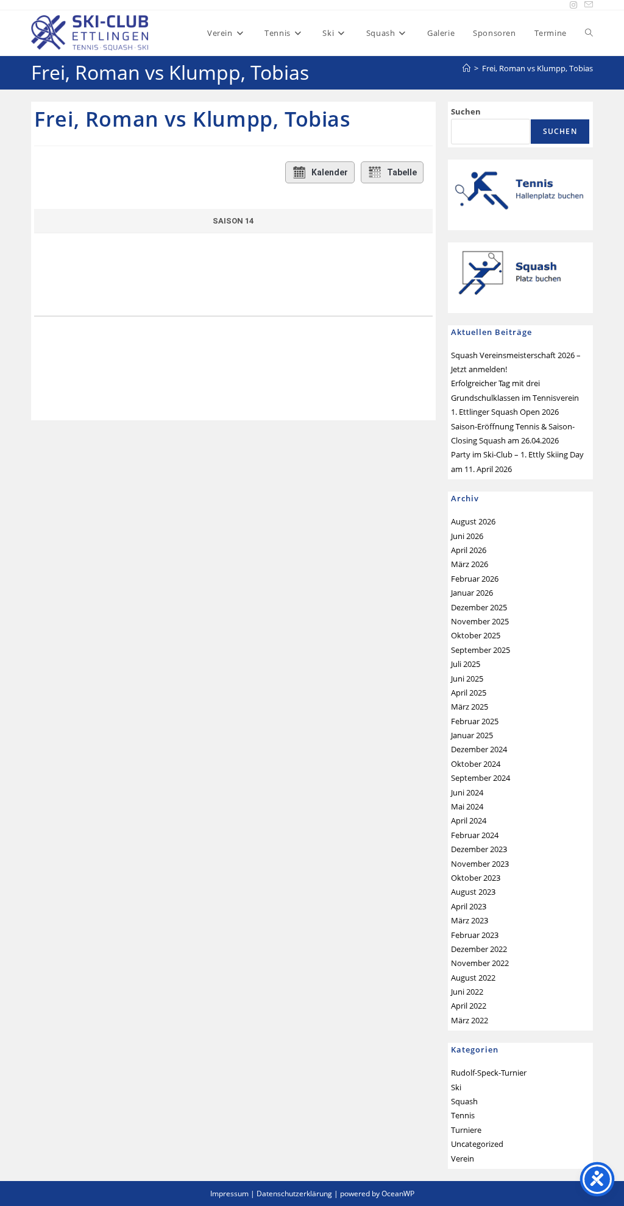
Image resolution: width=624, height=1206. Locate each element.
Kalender (329, 172)
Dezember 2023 (479, 849)
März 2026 (469, 564)
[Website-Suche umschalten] (589, 32)
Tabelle (402, 172)
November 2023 (480, 863)
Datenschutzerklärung (294, 1193)
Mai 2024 (467, 806)
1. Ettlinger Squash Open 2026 (505, 411)
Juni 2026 (467, 536)
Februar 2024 (474, 835)
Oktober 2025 (475, 635)
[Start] (466, 68)
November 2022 (480, 962)
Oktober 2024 (475, 763)
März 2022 (469, 1020)
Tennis (463, 1115)
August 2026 (473, 521)
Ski (456, 1087)
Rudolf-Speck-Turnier (488, 1072)
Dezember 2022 (479, 948)
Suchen (466, 111)
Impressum (229, 1193)
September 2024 (480, 777)
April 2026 (468, 550)
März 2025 (469, 706)
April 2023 (468, 906)
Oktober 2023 (475, 877)
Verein (462, 1158)
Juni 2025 (467, 678)
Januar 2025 (472, 735)
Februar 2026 (474, 578)
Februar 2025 (474, 721)
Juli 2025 (465, 663)
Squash (464, 1101)
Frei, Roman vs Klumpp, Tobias (537, 68)
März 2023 (469, 920)
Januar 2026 (472, 592)
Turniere (466, 1129)
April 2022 (468, 1005)
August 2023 (473, 891)
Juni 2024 (467, 792)
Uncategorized (477, 1143)
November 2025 (480, 621)
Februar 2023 (474, 934)
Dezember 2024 (479, 749)
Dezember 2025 (479, 607)
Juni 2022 (467, 991)
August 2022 (473, 977)
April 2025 (468, 692)
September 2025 (480, 649)
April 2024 (468, 820)
